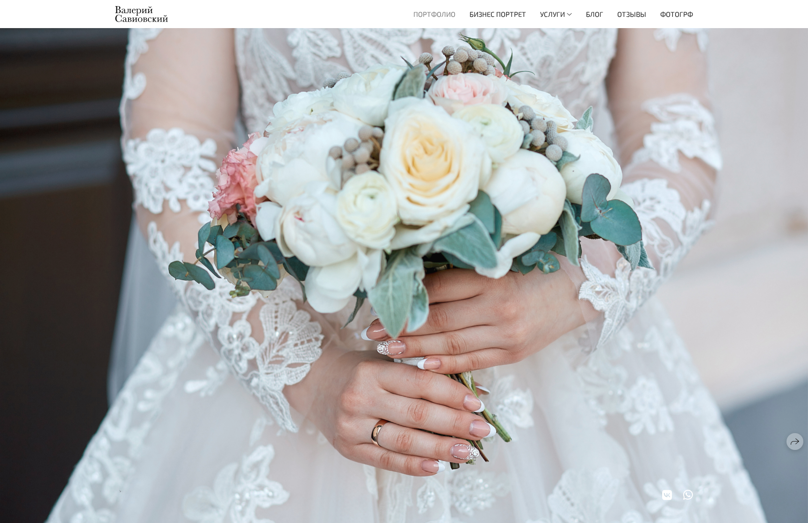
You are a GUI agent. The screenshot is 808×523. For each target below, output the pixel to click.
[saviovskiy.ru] (141, 14)
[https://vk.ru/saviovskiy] (667, 494)
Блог (594, 14)
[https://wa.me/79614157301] (688, 494)
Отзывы (631, 14)
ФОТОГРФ (676, 14)
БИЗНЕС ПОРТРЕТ (497, 14)
